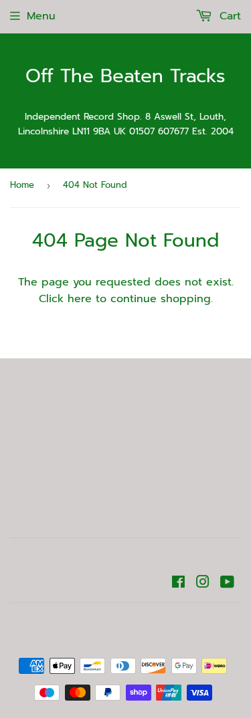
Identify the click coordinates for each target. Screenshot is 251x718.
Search (125, 433)
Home (22, 184)
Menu (41, 16)
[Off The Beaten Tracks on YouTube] (227, 584)
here (80, 299)
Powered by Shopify (120, 638)
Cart (228, 16)
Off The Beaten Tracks (125, 77)
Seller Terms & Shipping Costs (125, 413)
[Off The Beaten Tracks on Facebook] (178, 584)
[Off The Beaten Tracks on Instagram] (203, 584)
